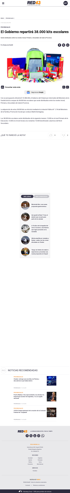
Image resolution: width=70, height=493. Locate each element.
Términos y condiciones (39, 485)
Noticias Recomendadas (23, 370)
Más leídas (27, 196)
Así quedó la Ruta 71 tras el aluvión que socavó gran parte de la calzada (40, 217)
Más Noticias (40, 464)
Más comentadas (41, 196)
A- (67, 87)
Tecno (40, 462)
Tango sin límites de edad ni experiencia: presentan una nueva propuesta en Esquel (40, 252)
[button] (59, 45)
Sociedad (30, 458)
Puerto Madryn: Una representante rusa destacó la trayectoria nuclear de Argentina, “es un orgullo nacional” (29, 396)
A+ (64, 87)
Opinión (30, 460)
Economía (30, 464)
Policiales (40, 460)
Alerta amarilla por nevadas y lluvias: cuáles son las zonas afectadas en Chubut (40, 240)
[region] (35, 155)
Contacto (27, 485)
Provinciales (5, 27)
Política (30, 462)
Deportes (40, 458)
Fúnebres (35, 470)
